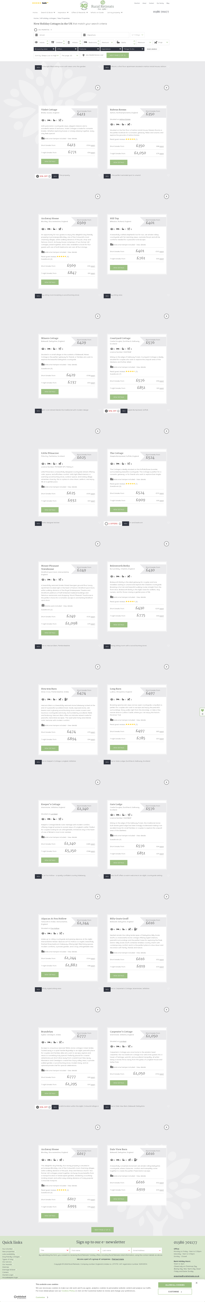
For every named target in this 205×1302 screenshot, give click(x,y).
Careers (5, 1272)
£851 (141, 388)
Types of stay (7, 1259)
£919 (140, 966)
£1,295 (71, 1084)
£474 (81, 693)
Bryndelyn (47, 1032)
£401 (150, 223)
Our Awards (7, 1264)
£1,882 (71, 965)
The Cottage (116, 453)
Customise (40, 1297)
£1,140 (83, 809)
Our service (6, 1262)
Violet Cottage (49, 110)
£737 (72, 382)
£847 (72, 273)
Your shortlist (7, 1249)
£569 (81, 223)
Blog (168, 3)
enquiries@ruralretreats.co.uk (186, 1276)
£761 (141, 258)
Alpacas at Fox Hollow (54, 919)
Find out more (118, 1259)
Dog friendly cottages (11, 1257)
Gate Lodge (116, 804)
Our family (160, 3)
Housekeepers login (10, 1277)
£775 (141, 615)
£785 (140, 738)
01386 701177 (185, 1243)
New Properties (43, 30)
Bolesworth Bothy (120, 566)
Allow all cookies (174, 1285)
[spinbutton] (42, 42)
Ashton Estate (124, 119)
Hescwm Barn (49, 689)
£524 (150, 458)
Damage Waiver (8, 1270)
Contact (151, 3)
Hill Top (114, 218)
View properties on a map (94, 55)
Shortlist (137, 3)
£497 (150, 693)
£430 (150, 570)
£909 (140, 500)
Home (35, 12)
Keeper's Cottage (50, 804)
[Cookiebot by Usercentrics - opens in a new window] (20, 1297)
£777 (81, 1036)
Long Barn (115, 689)
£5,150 (70, 851)
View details (49, 161)
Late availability (8, 1254)
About (144, 3)
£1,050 (140, 153)
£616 (150, 923)
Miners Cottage (49, 338)
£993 (72, 1206)
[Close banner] (196, 1283)
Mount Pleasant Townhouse (50, 567)
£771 (72, 152)
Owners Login (7, 1275)
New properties (8, 1251)
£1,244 (83, 923)
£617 (81, 1154)
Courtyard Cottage (120, 338)
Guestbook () (46, 259)
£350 (150, 114)
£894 (71, 739)
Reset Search (152, 49)
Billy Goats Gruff (119, 919)
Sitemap (5, 1267)
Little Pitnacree (50, 453)
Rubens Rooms (118, 110)
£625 (81, 458)
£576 (150, 343)
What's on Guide (97, 12)
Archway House (50, 218)
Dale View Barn (118, 1149)
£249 (81, 570)
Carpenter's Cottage (121, 1032)
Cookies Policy (68, 1291)
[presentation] (97, 87)
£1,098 (71, 623)
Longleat (54, 814)
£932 (72, 500)
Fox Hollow (55, 928)
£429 (81, 343)
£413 (81, 114)
